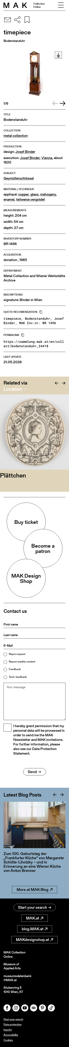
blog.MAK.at (32, 929)
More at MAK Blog (32, 889)
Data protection (13, 1024)
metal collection (16, 136)
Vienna (46, 158)
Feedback (15, 669)
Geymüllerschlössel (19, 178)
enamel (9, 199)
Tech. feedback (18, 677)
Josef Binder (25, 152)
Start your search (32, 907)
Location (13, 388)
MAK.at (32, 918)
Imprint (8, 1029)
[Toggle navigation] (61, 5)
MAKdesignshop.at (32, 939)
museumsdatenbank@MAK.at (17, 978)
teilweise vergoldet (30, 199)
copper (23, 194)
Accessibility (11, 1035)
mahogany (48, 194)
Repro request (17, 654)
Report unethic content (22, 661)
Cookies (8, 1040)
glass (34, 194)
